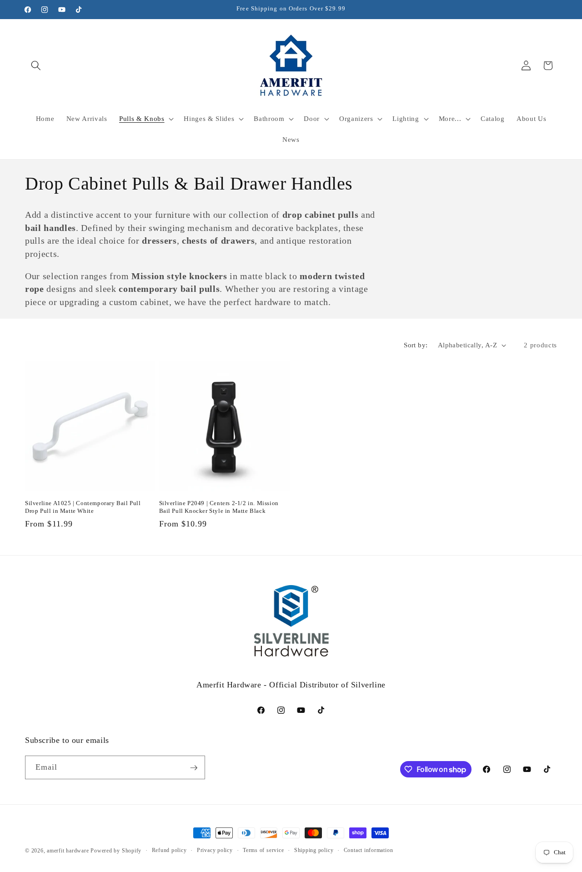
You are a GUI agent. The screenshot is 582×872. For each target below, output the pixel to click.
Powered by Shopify (115, 850)
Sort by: (416, 345)
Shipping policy (314, 850)
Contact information (368, 850)
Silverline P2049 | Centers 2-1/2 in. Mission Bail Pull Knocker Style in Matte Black (219, 507)
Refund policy (169, 850)
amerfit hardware (68, 850)
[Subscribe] (194, 768)
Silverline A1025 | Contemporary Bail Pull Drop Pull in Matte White (83, 507)
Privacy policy (215, 850)
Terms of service (263, 850)
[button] (36, 65)
